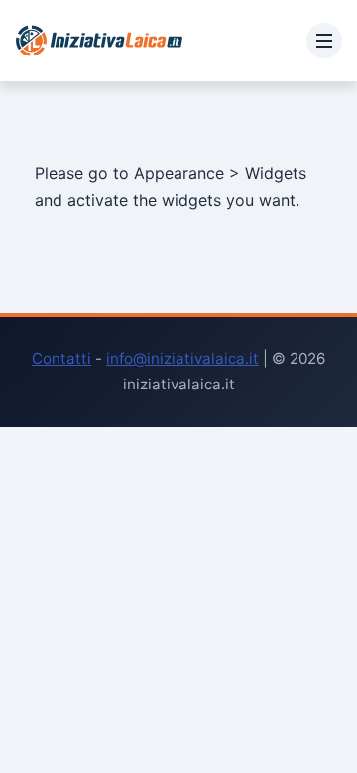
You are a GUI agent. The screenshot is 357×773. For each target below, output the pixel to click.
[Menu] (324, 40)
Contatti (61, 358)
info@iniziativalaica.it (182, 358)
